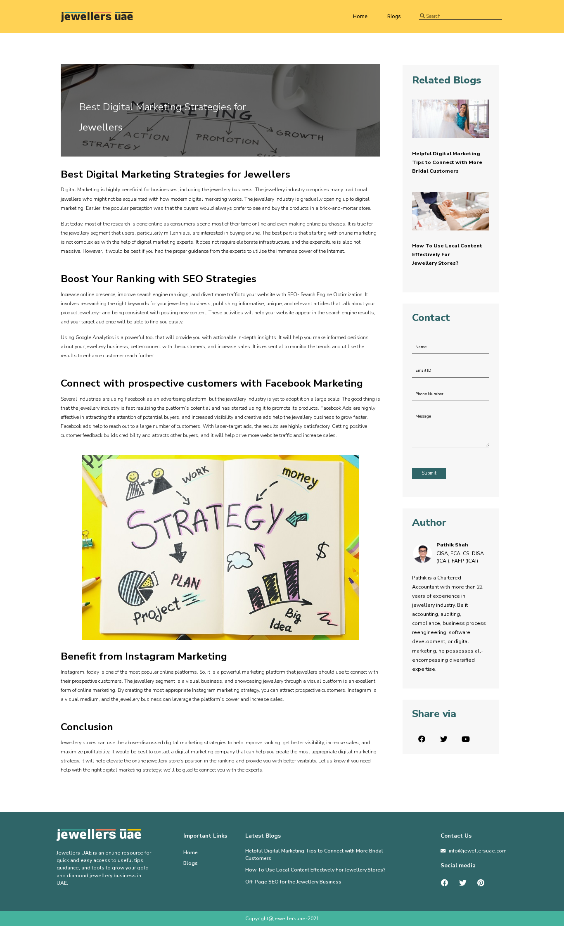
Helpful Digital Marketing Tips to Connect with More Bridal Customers (447, 162)
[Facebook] (444, 883)
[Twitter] (463, 883)
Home (360, 16)
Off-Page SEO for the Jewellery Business (293, 882)
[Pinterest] (480, 883)
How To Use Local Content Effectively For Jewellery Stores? (447, 254)
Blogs (394, 16)
